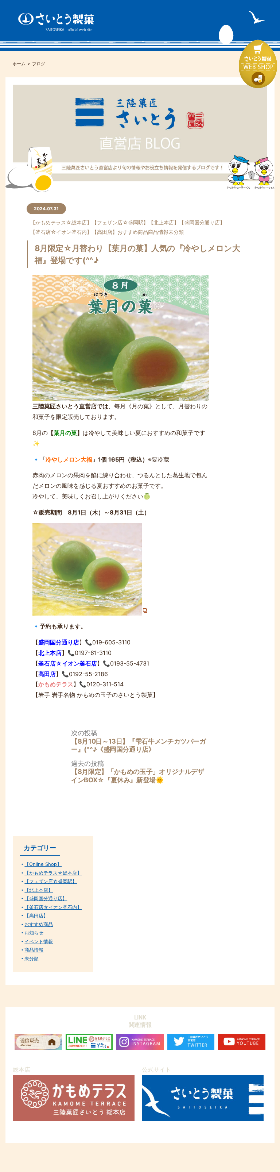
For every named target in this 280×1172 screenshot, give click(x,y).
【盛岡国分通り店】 (202, 222)
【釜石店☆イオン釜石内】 (61, 232)
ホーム (19, 63)
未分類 (176, 232)
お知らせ (33, 933)
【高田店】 (104, 232)
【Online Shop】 (43, 864)
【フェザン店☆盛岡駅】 (120, 222)
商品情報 (158, 232)
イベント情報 (38, 941)
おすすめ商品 (132, 232)
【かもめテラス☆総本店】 (61, 222)
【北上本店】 (163, 222)
